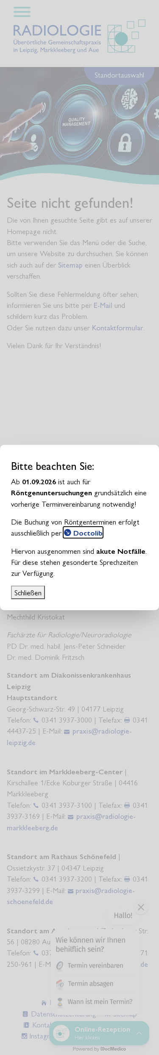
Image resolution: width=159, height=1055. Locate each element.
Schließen (28, 592)
